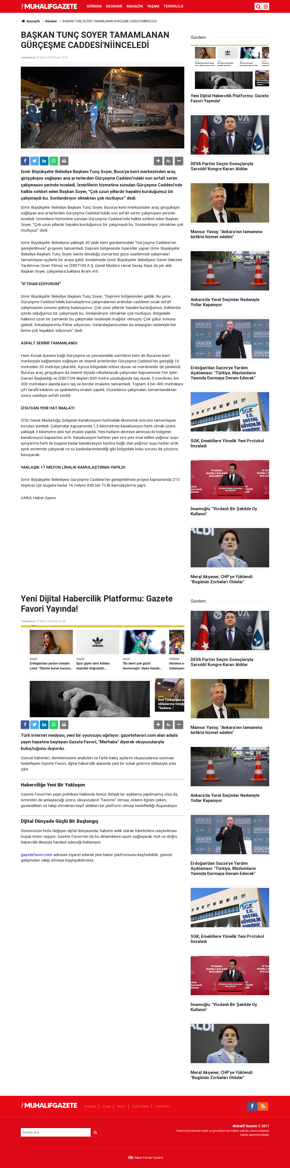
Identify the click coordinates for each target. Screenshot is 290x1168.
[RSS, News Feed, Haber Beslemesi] (263, 1106)
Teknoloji (173, 6)
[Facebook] (25, 161)
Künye (106, 1106)
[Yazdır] (64, 161)
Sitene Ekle (162, 1106)
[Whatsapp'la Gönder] (53, 161)
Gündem (94, 6)
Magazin (135, 6)
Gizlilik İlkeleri (140, 1106)
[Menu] (266, 7)
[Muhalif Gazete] (49, 6)
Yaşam (153, 6)
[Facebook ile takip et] (252, 1106)
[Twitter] (34, 161)
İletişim (121, 1106)
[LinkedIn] (44, 161)
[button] (158, 161)
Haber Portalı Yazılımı (148, 1157)
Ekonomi (114, 6)
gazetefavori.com (36, 854)
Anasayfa (90, 1106)
